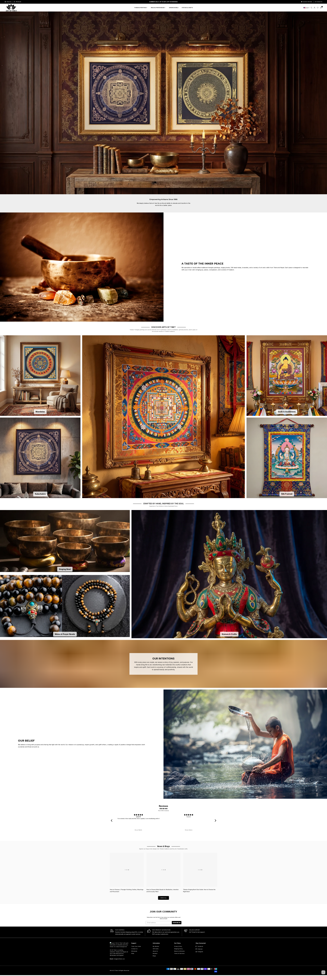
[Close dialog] (194, 473)
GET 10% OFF (180, 506)
